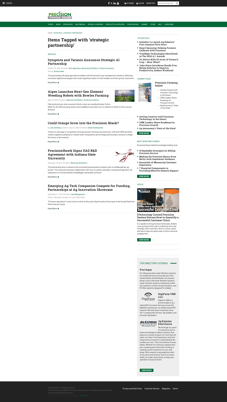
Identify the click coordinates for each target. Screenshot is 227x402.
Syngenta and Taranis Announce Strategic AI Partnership (84, 62)
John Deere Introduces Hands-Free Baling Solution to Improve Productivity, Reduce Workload (158, 68)
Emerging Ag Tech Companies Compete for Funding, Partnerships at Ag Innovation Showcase (89, 188)
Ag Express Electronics (165, 323)
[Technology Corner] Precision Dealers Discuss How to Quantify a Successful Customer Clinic (158, 217)
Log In (141, 3)
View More (144, 133)
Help (160, 24)
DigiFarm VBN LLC (167, 295)
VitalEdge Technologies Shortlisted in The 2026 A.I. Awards (158, 55)
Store (152, 24)
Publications (133, 24)
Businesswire (59, 71)
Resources (68, 24)
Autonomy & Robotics (90, 68)
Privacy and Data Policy (132, 389)
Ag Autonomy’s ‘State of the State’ (157, 128)
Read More (52, 82)
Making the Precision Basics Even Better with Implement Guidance (157, 157)
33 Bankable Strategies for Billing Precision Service (157, 152)
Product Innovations (106, 68)
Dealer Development (95, 128)
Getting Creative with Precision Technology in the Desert (156, 118)
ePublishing (84, 395)
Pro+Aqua (146, 269)
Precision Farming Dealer (166, 84)
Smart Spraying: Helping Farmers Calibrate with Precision (157, 49)
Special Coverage (95, 24)
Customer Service (152, 389)
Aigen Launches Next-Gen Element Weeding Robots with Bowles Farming (78, 93)
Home (50, 33)
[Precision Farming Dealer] (145, 92)
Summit (144, 24)
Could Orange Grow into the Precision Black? (83, 123)
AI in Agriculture (75, 68)
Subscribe (169, 24)
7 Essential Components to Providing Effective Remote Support (158, 169)
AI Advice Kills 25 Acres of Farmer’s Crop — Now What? (158, 60)
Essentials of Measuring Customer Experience (157, 163)
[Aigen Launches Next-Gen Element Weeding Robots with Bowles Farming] (125, 95)
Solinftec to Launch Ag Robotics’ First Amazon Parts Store (157, 43)
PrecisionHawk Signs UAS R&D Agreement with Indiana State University (72, 154)
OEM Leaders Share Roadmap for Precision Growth (157, 123)
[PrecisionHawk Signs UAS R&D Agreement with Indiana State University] (125, 155)
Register (150, 3)
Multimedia (80, 24)
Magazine (166, 389)
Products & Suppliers (115, 24)
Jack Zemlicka (55, 128)
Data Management (78, 194)
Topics (9, 3)
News (58, 24)
